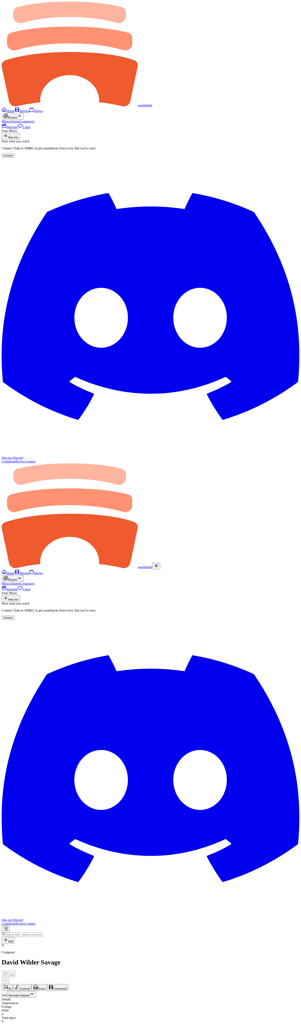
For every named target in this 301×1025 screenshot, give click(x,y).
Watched (12, 127)
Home (11, 111)
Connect (8, 155)
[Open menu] (6, 929)
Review (20, 461)
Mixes (6, 121)
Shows (38, 111)
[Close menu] (156, 566)
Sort (15, 995)
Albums (15, 121)
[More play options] (6, 980)
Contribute (8, 461)
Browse (12, 117)
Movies (24, 111)
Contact (30, 461)
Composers (27, 121)
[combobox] (21, 994)
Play (11, 975)
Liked (26, 127)
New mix (13, 137)
